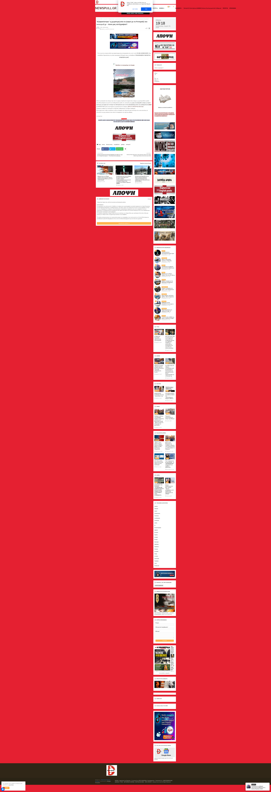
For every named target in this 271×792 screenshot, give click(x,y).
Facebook (106, 149)
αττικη (103, 144)
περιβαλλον (117, 144)
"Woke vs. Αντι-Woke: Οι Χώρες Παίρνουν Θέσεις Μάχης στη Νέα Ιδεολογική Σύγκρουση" (158, 446)
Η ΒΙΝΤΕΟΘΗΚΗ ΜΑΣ (167, 780)
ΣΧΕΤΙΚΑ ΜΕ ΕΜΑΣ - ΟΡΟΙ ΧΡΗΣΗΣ (143, 782)
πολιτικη (156, 549)
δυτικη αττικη (109, 144)
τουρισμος (156, 560)
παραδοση (156, 546)
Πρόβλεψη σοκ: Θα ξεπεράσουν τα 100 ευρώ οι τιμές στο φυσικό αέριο (168, 304)
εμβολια (156, 530)
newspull (105, 18)
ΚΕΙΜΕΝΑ (161, 8)
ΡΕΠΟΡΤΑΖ (225, 8)
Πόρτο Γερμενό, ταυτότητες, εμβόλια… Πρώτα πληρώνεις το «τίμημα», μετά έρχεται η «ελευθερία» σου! (168, 297)
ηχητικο (156, 534)
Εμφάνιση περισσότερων (145, 163)
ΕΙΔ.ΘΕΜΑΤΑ (178, 8)
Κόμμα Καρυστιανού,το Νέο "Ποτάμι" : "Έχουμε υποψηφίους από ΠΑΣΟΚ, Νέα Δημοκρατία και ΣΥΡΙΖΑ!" (169, 489)
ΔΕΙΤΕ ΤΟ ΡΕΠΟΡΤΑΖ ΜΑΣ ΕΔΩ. (136, 106)
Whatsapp (120, 149)
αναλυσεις (156, 515)
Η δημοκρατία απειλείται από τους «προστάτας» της (159, 395)
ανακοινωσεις (157, 513)
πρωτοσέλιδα (162, 673)
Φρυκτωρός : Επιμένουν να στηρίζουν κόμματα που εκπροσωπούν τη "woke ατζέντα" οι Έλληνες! (170, 446)
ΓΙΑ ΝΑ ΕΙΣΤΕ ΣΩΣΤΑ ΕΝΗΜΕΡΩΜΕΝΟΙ (124, 121)
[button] (173, 6)
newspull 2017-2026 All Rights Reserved (161, 782)
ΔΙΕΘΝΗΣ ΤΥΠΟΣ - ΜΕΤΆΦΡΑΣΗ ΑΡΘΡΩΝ (124, 782)
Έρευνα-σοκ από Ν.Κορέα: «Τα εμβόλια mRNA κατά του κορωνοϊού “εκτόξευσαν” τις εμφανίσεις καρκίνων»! (164, 114)
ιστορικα (156, 537)
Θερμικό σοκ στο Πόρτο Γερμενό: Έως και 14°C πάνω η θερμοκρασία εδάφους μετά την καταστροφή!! (105, 178)
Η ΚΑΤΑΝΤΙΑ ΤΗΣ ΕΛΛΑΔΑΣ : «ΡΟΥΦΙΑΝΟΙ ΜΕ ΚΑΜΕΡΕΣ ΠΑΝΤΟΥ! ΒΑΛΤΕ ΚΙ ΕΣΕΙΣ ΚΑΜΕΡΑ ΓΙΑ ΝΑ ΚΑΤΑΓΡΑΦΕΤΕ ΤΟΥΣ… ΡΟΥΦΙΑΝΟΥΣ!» (159, 490)
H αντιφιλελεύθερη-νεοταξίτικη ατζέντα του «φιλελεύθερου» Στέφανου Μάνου (170, 396)
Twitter (113, 149)
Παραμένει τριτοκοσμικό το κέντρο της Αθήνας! (169, 417)
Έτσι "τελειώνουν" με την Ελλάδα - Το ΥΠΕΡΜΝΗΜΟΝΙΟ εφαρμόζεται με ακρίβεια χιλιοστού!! (169, 464)
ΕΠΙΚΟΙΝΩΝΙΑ (232, 8)
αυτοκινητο (156, 520)
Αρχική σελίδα (99, 18)
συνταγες (156, 556)
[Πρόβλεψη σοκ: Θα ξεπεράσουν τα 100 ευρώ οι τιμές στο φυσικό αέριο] (157, 303)
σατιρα (155, 553)
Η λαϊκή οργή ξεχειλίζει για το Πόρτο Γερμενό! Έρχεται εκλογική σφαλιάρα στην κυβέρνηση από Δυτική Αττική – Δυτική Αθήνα (142, 179)
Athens (158, 20)
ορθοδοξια (156, 544)
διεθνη (155, 522)
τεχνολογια (156, 558)
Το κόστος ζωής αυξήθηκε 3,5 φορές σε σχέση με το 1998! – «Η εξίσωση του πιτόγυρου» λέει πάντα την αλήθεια (168, 319)
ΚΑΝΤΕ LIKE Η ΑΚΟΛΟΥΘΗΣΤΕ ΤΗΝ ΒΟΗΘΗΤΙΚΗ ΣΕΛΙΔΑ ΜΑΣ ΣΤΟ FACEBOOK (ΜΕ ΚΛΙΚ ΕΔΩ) (124, 120)
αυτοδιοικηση (157, 518)
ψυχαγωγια (156, 565)
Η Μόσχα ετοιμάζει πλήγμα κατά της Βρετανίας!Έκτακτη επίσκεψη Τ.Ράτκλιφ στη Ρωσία (159, 369)
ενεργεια (156, 532)
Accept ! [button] (6, 787)
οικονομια (156, 541)
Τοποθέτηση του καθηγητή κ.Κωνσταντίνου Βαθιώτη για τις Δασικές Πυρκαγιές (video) (168, 268)
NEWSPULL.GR (105, 8)
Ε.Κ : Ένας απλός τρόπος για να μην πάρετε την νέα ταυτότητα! (158, 462)
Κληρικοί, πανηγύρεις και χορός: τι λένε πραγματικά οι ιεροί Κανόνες (168, 289)
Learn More (11, 784)
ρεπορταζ (156, 551)
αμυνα (155, 511)
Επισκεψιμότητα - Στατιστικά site (154, 780)
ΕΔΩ (150, 104)
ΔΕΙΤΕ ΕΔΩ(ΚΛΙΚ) (159, 585)
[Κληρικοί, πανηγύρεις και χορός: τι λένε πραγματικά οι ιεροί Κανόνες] (157, 289)
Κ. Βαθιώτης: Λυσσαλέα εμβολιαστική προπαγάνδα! (157, 338)
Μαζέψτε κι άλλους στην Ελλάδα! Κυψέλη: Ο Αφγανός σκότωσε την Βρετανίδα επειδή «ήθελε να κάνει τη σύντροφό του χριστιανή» (159, 421)
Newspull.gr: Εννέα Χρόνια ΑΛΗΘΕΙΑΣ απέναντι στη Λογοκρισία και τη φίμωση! (202, 8)
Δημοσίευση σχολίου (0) (124, 223)
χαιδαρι (123, 144)
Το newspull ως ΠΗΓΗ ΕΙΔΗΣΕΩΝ (139, 780)
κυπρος (156, 539)
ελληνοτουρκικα (157, 527)
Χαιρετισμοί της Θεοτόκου (125, 780)
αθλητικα (156, 508)
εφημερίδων (168, 673)
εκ (154, 525)
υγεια (155, 563)
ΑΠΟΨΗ (117, 780)
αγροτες (156, 506)
